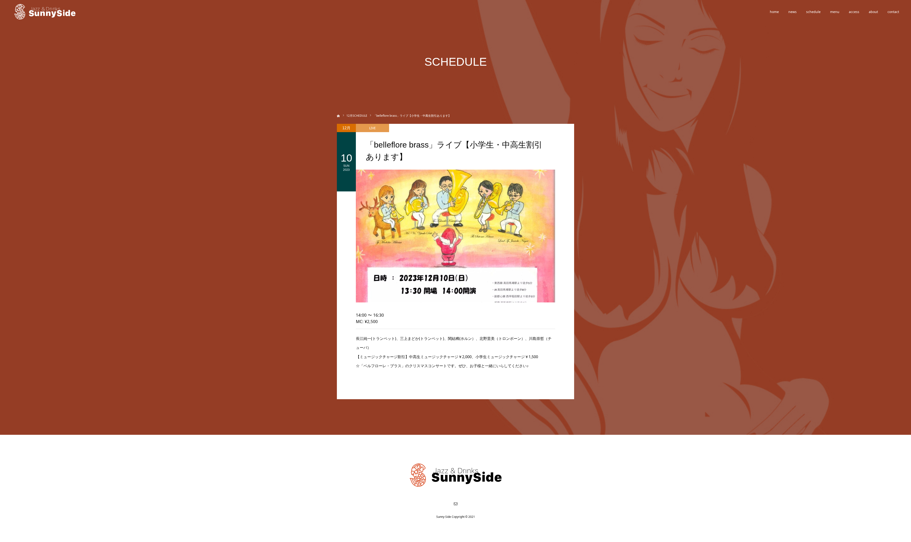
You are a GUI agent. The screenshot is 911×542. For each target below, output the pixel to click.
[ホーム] (338, 115)
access (854, 11)
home (774, 11)
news (792, 11)
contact (893, 11)
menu (834, 11)
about (873, 11)
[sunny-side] (45, 12)
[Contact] (455, 503)
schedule (813, 11)
